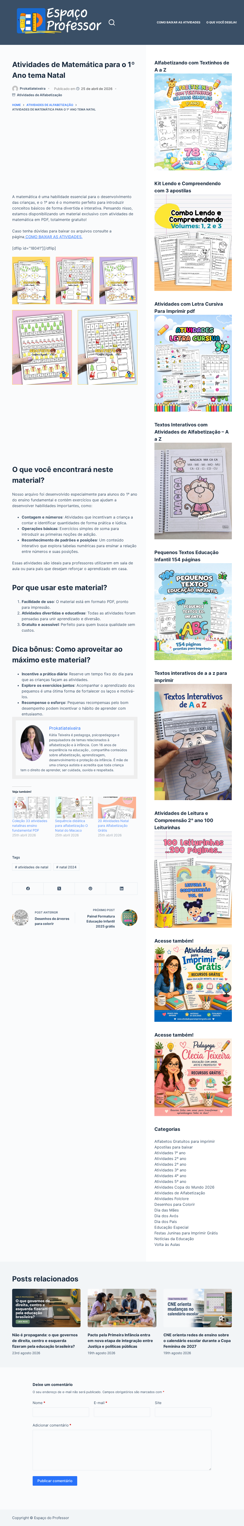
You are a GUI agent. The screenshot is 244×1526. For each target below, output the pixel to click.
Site (158, 1402)
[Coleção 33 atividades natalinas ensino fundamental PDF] (31, 807)
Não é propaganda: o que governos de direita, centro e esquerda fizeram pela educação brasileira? (45, 1340)
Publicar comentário (54, 1481)
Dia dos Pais (165, 1221)
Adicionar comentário (52, 1425)
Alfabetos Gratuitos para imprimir (184, 1141)
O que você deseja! (221, 22)
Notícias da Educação (174, 1238)
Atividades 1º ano (170, 1152)
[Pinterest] (90, 889)
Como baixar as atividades (178, 22)
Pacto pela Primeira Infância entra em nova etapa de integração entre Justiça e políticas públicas (120, 1340)
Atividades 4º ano (170, 1175)
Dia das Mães (166, 1210)
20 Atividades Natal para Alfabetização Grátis (113, 825)
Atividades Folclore (171, 1198)
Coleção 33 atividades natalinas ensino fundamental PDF (29, 825)
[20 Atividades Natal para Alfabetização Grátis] (117, 807)
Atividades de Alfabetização (39, 95)
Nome (39, 1402)
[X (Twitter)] (59, 889)
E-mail (100, 1402)
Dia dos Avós (166, 1215)
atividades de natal (31, 867)
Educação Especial (171, 1227)
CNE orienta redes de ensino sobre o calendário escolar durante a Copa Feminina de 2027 (197, 1340)
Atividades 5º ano (170, 1181)
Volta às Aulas (167, 1244)
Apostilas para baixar (173, 1147)
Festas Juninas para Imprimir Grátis (186, 1233)
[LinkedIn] (121, 889)
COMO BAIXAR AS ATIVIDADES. (53, 236)
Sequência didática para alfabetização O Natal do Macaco (71, 825)
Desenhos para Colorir (174, 1204)
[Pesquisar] (112, 22)
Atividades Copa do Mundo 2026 (184, 1187)
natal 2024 (66, 867)
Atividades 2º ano (170, 1158)
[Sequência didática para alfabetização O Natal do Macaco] (74, 807)
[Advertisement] (74, 154)
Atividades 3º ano (170, 1170)
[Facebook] (28, 889)
